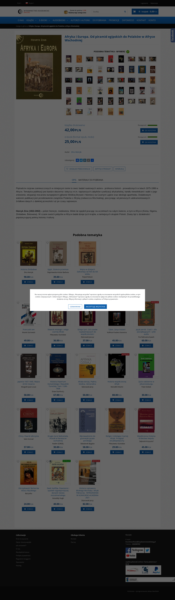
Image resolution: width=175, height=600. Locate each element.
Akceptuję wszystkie (95, 306)
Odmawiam (75, 306)
